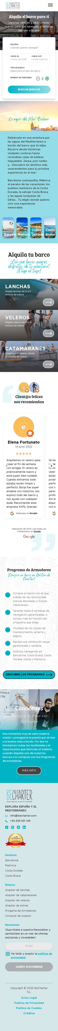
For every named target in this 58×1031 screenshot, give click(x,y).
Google (37, 531)
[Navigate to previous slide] (6, 466)
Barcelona (11, 860)
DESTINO (14, 44)
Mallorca (10, 865)
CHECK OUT (37, 56)
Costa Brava (13, 876)
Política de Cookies (29, 1008)
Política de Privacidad (29, 1003)
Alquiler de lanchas (17, 890)
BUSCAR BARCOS (29, 89)
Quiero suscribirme (29, 967)
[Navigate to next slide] (51, 466)
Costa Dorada (14, 871)
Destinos (11, 855)
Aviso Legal (29, 998)
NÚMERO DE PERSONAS (21, 78)
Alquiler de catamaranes (21, 895)
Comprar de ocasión (18, 916)
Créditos (29, 1013)
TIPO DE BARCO (17, 68)
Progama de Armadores (20, 911)
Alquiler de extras (16, 905)
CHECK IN (14, 56)
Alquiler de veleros (17, 900)
